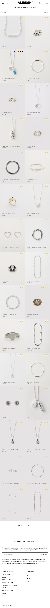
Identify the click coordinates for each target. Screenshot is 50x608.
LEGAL (4, 588)
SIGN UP (44, 555)
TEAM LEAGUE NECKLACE (9, 382)
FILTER (4, 13)
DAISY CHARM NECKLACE (34, 112)
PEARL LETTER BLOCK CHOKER (11, 45)
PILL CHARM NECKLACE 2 (9, 78)
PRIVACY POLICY (7, 590)
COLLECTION (6, 574)
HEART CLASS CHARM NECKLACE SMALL (13, 449)
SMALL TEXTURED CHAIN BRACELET (37, 247)
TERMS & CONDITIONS (9, 585)
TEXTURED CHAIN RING (8, 281)
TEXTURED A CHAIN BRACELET (10, 180)
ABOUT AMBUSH (7, 571)
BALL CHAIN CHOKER (33, 382)
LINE (28, 581)
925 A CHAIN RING (7, 112)
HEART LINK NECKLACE (33, 348)
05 (28, 525)
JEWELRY (25, 7)
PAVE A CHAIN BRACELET (9, 314)
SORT (46, 13)
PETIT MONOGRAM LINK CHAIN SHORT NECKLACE (16, 517)
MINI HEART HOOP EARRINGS (10, 247)
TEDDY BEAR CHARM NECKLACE (11, 146)
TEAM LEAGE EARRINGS (8, 416)
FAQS (4, 596)
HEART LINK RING (32, 45)
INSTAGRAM (31, 572)
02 (22, 525)
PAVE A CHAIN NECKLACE (34, 281)
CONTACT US (6, 580)
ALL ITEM (17, 7)
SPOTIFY (30, 578)
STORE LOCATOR (7, 582)
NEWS (4, 577)
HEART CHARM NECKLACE (34, 213)
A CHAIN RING (31, 146)
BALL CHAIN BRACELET (33, 78)
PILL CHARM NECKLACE (33, 416)
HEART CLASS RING (32, 314)
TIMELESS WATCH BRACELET (10, 348)
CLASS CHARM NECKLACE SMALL (36, 449)
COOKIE (4, 593)
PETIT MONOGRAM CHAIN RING (11, 483)
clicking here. (34, 563)
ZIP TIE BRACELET (32, 180)
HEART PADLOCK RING (8, 213)
